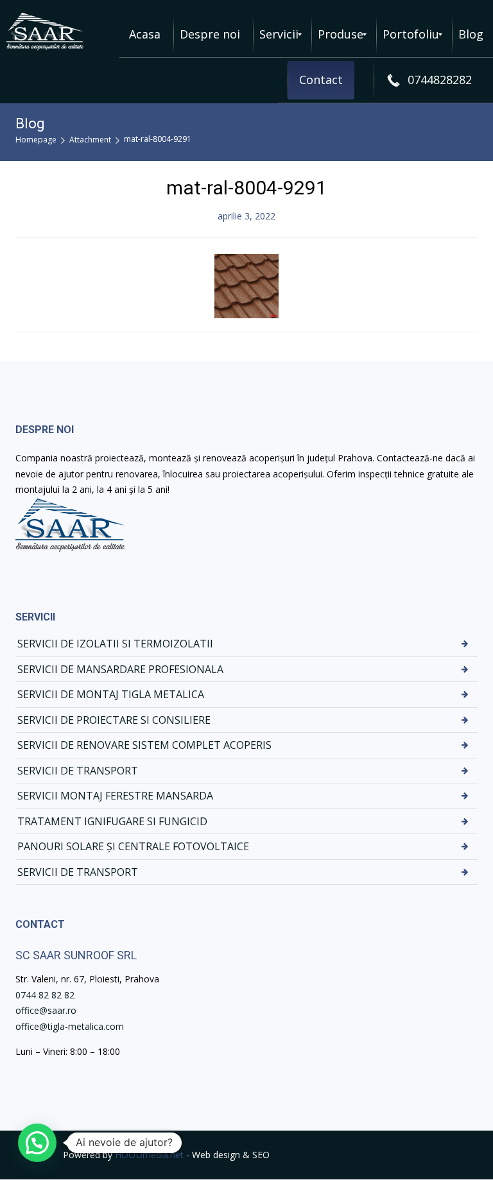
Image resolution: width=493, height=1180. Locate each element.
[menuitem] (145, 34)
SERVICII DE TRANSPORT (77, 771)
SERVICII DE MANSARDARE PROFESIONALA (120, 669)
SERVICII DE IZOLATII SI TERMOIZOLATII (115, 644)
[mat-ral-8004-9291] (246, 284)
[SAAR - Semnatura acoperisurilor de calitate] (45, 31)
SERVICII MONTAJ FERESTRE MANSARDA (115, 796)
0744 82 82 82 (44, 995)
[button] (37, 1143)
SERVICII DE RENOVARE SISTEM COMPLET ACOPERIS (144, 745)
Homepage (35, 139)
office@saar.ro (45, 1010)
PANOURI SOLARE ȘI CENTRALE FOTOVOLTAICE (133, 846)
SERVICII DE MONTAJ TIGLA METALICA (110, 694)
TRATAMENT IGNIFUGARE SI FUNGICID (112, 821)
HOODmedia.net (149, 1155)
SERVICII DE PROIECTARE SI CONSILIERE (114, 720)
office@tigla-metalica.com (69, 1026)
